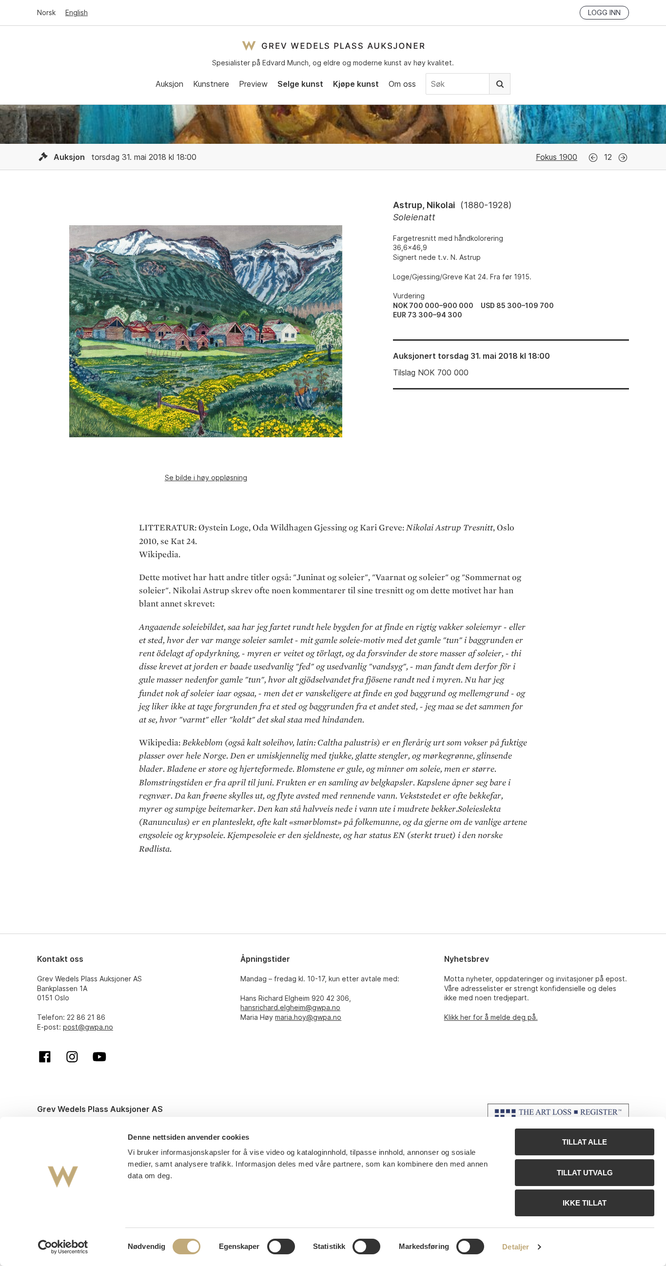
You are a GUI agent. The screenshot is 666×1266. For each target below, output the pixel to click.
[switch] (281, 1246)
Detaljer (515, 1247)
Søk (499, 84)
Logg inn (604, 12)
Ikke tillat (585, 1203)
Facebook (45, 1057)
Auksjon (169, 84)
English (76, 12)
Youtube (99, 1057)
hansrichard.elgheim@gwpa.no (290, 1007)
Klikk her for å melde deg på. (491, 1017)
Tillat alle (584, 1142)
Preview (253, 84)
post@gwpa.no (88, 1027)
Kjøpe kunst (356, 84)
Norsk (46, 12)
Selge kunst (300, 84)
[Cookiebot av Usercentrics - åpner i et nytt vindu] (63, 1247)
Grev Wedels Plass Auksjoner (333, 46)
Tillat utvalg (585, 1173)
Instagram (72, 1057)
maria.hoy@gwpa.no (308, 1017)
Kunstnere (211, 84)
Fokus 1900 (556, 157)
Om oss (402, 84)
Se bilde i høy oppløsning (206, 477)
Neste (623, 158)
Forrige (593, 158)
